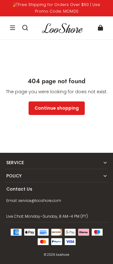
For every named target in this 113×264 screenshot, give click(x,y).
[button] (12, 27)
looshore (62, 254)
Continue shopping (57, 108)
